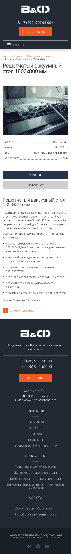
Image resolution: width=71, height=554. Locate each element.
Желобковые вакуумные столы (35, 472)
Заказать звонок (35, 378)
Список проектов (22, 310)
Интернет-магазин (35, 31)
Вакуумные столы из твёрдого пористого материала (35, 486)
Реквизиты (35, 439)
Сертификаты (35, 427)
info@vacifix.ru (37, 390)
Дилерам (35, 433)
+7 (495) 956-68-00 (36, 22)
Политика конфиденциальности (35, 446)
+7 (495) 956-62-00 (35, 366)
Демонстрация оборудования (35, 508)
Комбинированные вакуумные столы (35, 478)
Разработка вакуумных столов (36, 514)
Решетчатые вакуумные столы (35, 466)
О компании (35, 421)
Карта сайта (52, 537)
